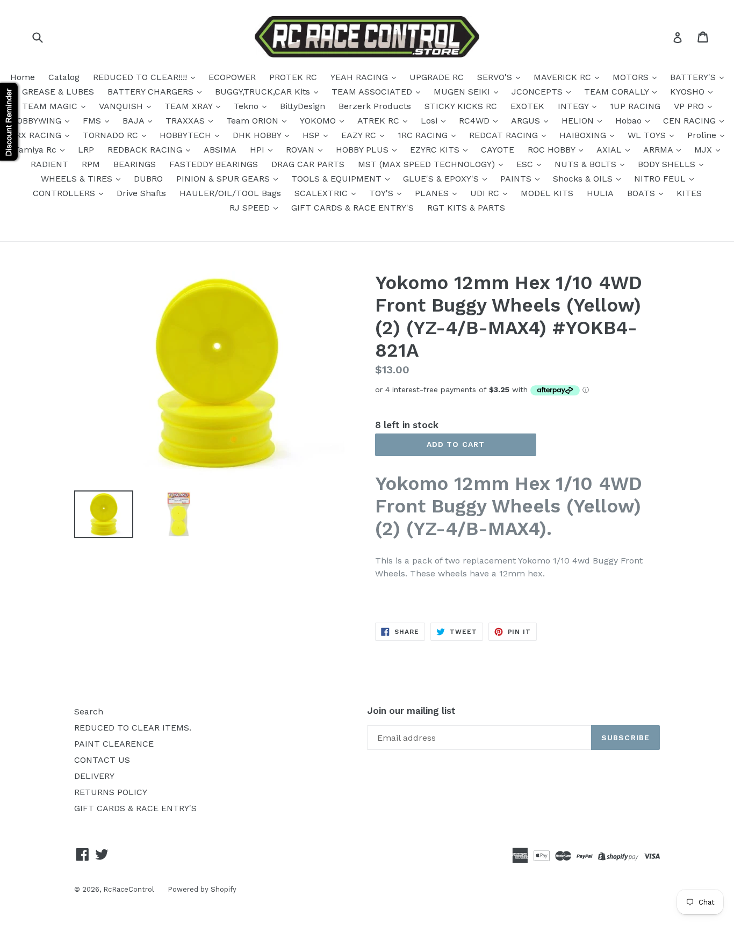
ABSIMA (220, 149)
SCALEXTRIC (322, 193)
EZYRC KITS (436, 149)
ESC (526, 164)
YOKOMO (319, 120)
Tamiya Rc (36, 149)
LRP (86, 149)
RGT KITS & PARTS (466, 208)
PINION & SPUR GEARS (224, 179)
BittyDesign (302, 106)
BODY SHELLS (668, 164)
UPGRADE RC (436, 77)
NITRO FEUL (661, 179)
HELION (579, 120)
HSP (312, 135)
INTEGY (574, 106)
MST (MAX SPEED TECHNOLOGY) (428, 164)
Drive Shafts (141, 193)
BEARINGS (134, 164)
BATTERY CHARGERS (151, 91)
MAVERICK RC (564, 77)
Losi (430, 120)
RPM (91, 164)
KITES (689, 193)
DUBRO (148, 179)
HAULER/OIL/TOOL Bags (230, 193)
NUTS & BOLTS (587, 164)
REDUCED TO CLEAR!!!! (141, 77)
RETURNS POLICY (110, 792)
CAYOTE (497, 149)
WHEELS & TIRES (78, 179)
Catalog (64, 77)
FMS (93, 120)
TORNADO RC (112, 135)
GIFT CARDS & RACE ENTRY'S (352, 208)
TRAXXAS (186, 120)
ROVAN (301, 149)
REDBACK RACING (146, 149)
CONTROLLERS (65, 193)
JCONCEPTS (538, 91)
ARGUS (527, 120)
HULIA (600, 193)
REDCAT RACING (505, 135)
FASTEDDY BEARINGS (213, 164)
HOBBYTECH (187, 135)
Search (88, 711)
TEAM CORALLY (617, 91)
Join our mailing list (411, 710)
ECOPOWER (232, 77)
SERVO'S (496, 77)
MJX (704, 149)
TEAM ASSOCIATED (373, 91)
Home (22, 77)
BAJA (135, 120)
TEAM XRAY (189, 106)
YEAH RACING (360, 77)
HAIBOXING (584, 135)
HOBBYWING (37, 120)
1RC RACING (424, 135)
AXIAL (610, 149)
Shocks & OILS (584, 179)
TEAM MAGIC (51, 106)
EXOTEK (527, 106)
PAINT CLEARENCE (114, 744)
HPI (258, 149)
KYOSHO (688, 91)
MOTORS (632, 77)
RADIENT (49, 164)
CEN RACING (690, 120)
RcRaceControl (128, 889)
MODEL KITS (547, 193)
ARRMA (659, 149)
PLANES (433, 193)
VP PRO (690, 106)
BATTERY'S (694, 77)
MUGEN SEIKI (463, 91)
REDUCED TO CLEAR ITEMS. (132, 727)
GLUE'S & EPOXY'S (442, 179)
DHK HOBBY (258, 135)
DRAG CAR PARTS (307, 164)
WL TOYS (648, 135)
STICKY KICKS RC (460, 106)
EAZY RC (360, 135)
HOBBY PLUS (363, 149)
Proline (703, 135)
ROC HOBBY (553, 149)
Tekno (247, 106)
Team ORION (253, 120)
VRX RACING (37, 135)
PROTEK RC (293, 77)
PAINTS (517, 179)
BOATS (642, 193)
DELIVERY (94, 776)
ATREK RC (379, 120)
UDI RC (486, 193)
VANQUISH (122, 106)
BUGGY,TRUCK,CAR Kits (264, 91)
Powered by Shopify (202, 889)
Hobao (629, 120)
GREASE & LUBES (58, 91)
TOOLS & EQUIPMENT (337, 179)
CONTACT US (102, 760)
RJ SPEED (250, 208)
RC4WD (475, 120)
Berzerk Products (375, 106)
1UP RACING (635, 106)
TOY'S (382, 193)
